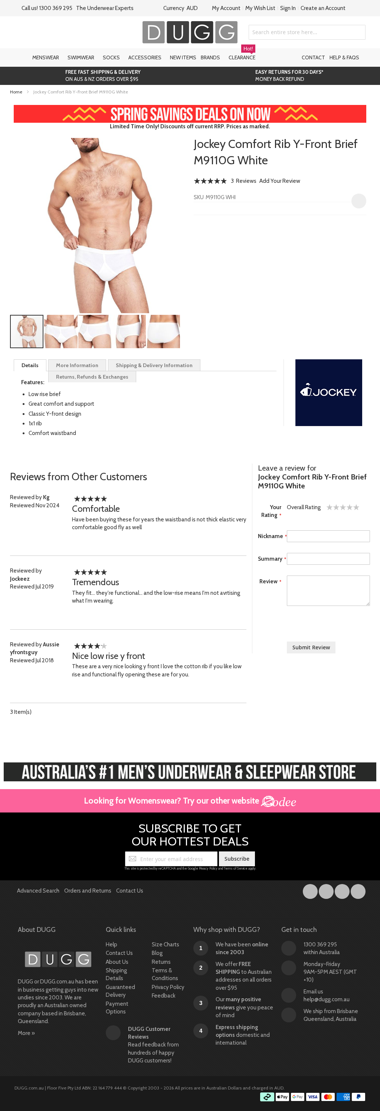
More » (26, 1033)
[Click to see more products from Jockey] (328, 392)
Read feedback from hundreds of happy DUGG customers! (153, 1045)
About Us (117, 962)
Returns (161, 962)
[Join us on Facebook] (311, 890)
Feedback (164, 995)
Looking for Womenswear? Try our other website (172, 800)
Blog (157, 953)
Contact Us (129, 890)
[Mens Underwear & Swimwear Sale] (190, 108)
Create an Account (323, 8)
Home (16, 92)
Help (111, 944)
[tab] (30, 365)
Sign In (288, 8)
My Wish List (260, 8)
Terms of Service (236, 868)
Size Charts (165, 944)
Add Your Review (279, 181)
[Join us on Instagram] (327, 890)
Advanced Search (38, 890)
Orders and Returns (87, 890)
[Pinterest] (358, 890)
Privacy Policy (208, 868)
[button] (61, 331)
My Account (226, 8)
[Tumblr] (343, 890)
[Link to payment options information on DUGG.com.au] (313, 1098)
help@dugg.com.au (327, 999)
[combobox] (307, 32)
